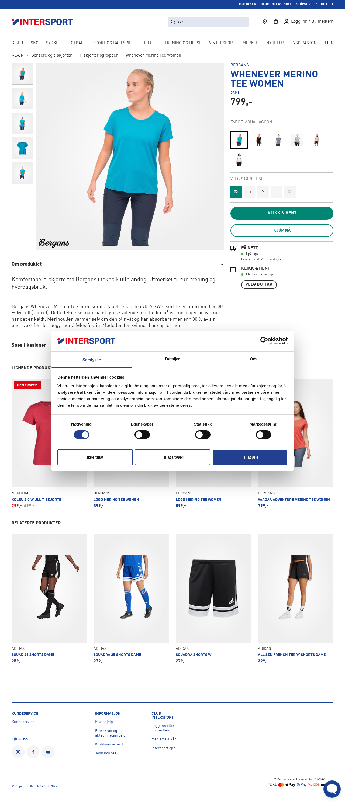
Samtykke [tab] (91, 359)
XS (236, 192)
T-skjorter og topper (99, 55)
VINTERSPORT (222, 43)
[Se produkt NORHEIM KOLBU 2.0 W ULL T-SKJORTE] (49, 443)
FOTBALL (77, 43)
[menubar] (173, 43)
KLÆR (17, 43)
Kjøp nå (282, 230)
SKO (35, 43)
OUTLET (327, 4)
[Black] (258, 140)
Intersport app (163, 748)
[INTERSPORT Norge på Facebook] (33, 751)
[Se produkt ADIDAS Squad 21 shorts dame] (49, 598)
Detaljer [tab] (172, 359)
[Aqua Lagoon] (239, 140)
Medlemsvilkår (163, 739)
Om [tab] (253, 359)
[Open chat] (332, 789)
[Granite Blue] (278, 140)
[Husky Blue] (297, 140)
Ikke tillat (95, 457)
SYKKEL (53, 43)
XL (290, 192)
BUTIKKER (247, 4)
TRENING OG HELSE (183, 43)
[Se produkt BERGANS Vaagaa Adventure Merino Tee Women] (296, 443)
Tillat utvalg (173, 457)
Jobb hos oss (105, 753)
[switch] (142, 434)
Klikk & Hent (282, 213)
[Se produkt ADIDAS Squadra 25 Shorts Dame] (131, 598)
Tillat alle (250, 457)
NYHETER (275, 43)
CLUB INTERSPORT (276, 4)
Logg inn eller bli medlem (162, 728)
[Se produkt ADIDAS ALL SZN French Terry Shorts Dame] (296, 598)
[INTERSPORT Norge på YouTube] (48, 751)
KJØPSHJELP (306, 4)
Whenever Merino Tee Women (153, 55)
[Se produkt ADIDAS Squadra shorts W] (213, 598)
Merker (251, 43)
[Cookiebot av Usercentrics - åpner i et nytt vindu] (264, 341)
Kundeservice (23, 722)
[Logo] (45, 21)
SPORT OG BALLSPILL (113, 43)
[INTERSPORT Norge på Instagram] (18, 751)
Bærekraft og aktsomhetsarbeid (110, 733)
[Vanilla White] (239, 159)
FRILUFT (149, 43)
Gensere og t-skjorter (51, 55)
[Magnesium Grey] (316, 140)
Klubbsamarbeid (109, 744)
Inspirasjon (304, 43)
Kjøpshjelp (104, 722)
